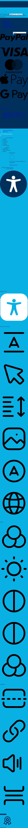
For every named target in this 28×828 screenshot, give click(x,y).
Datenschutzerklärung (8, 130)
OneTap (7, 326)
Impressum (5, 131)
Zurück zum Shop (13, 165)
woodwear (7, 28)
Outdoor (5, 142)
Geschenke (5, 141)
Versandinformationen (8, 23)
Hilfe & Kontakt (7, 6)
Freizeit (4, 140)
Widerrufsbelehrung (7, 26)
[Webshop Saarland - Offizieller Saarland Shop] (3, 9)
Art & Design (6, 145)
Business (5, 19)
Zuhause (5, 144)
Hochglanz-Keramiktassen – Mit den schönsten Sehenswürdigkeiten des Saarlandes (13, 113)
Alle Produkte (9, 137)
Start (1, 14)
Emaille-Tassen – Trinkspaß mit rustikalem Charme (14, 115)
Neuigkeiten (5, 22)
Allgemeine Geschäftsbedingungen (11, 27)
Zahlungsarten (6, 24)
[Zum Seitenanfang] (0, 135)
